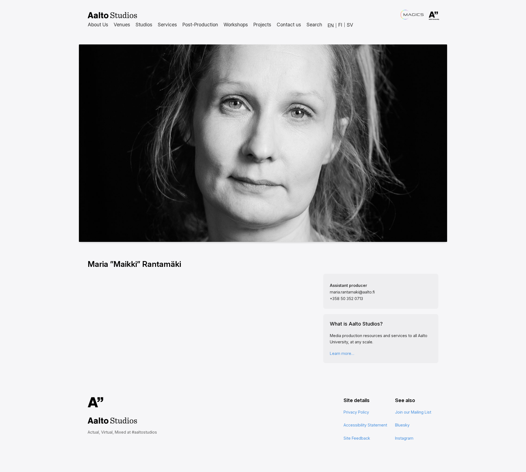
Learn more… (342, 353)
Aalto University (426, 16)
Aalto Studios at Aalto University (112, 15)
